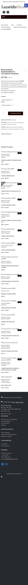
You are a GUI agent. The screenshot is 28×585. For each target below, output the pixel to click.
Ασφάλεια (3, 425)
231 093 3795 (17, 403)
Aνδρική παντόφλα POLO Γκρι (26, 70)
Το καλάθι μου (4, 443)
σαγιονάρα (21, 129)
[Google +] (19, 134)
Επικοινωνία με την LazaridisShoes (9, 419)
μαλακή (11, 129)
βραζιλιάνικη (4, 129)
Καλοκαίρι (19, 25)
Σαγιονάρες (13, 124)
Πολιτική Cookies (5, 423)
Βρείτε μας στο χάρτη (6, 413)
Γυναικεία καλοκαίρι (5, 27)
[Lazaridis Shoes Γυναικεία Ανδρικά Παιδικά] (14, 6)
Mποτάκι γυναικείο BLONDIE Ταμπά (23, 70)
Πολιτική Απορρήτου (6, 421)
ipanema (8, 127)
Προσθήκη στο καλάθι (15, 113)
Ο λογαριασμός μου (5, 445)
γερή (8, 129)
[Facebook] (4, 12)
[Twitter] (15, 134)
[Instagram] (7, 12)
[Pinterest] (17, 134)
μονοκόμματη (16, 129)
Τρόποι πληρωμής (5, 432)
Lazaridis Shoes (18, 473)
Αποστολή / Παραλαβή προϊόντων (9, 434)
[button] (26, 5)
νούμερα (3, 96)
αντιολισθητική (13, 127)
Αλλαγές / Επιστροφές (6, 436)
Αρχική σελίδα (4, 25)
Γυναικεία (8, 124)
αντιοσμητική (20, 127)
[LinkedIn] (21, 134)
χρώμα (2, 101)
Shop (12, 25)
